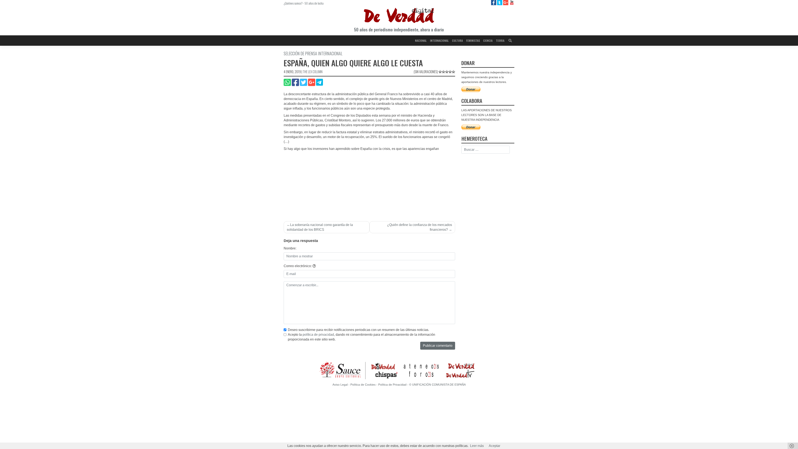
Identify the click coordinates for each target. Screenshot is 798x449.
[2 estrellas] (443, 71)
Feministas (473, 40)
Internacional (439, 40)
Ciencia (488, 40)
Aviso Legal (340, 384)
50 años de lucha (314, 3)
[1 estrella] (440, 71)
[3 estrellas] (446, 71)
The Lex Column (313, 71)
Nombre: (290, 248)
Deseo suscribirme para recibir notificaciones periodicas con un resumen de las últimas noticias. (358, 330)
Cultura (457, 40)
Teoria (500, 40)
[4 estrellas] (450, 71)
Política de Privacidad (392, 384)
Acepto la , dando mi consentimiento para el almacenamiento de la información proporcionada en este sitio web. (361, 337)
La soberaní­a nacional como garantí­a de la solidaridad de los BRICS (320, 227)
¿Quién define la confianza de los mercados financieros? (419, 227)
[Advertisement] (369, 182)
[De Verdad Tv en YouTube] (511, 2)
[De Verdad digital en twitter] (500, 2)
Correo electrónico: (298, 266)
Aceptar (494, 446)
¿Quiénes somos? (293, 3)
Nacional (421, 40)
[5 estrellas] (453, 71)
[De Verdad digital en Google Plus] (506, 2)
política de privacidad (318, 334)
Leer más (477, 446)
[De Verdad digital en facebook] (494, 2)
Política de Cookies (363, 384)
